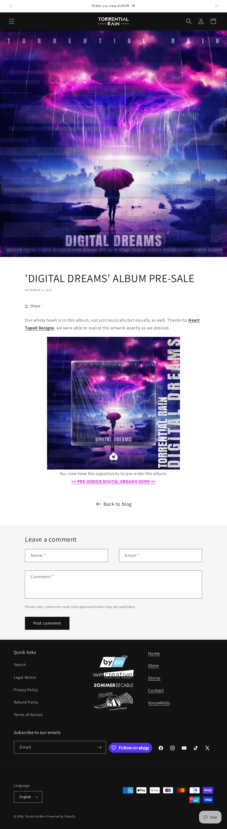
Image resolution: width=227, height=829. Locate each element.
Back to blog (118, 504)
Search (20, 664)
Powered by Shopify (61, 816)
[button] (12, 21)
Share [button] (35, 305)
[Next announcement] (216, 6)
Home (154, 653)
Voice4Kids (159, 703)
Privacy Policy (26, 689)
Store (153, 665)
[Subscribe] (100, 747)
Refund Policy (26, 702)
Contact (156, 690)
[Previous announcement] (11, 6)
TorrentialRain (36, 816)
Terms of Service (28, 714)
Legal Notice (25, 677)
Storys (154, 678)
